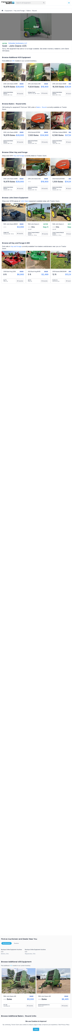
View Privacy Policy (63, 1024)
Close (36, 1029)
